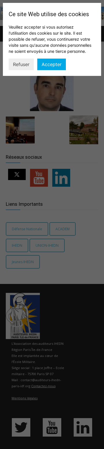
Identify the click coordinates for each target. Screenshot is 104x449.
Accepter (52, 64)
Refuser (21, 64)
